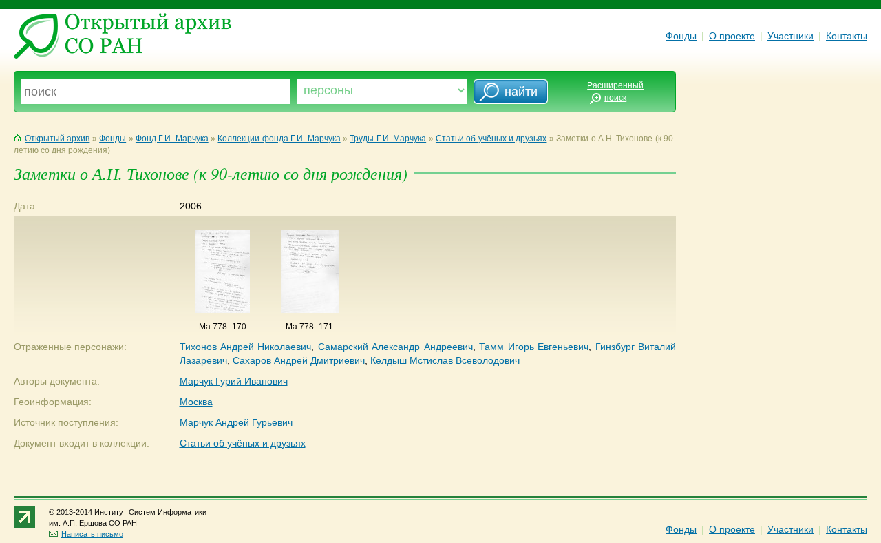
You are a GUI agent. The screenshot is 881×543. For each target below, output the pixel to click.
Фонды (681, 35)
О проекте (732, 35)
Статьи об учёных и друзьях (491, 138)
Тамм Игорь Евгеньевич (533, 346)
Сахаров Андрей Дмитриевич (299, 360)
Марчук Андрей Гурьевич (236, 422)
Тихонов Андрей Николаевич (246, 346)
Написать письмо (92, 534)
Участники (790, 35)
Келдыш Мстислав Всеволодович (445, 360)
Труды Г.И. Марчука (388, 138)
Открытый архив (57, 138)
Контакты (846, 35)
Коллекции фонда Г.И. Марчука (278, 138)
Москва (196, 401)
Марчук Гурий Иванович (234, 381)
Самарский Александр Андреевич (395, 346)
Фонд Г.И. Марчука (172, 138)
